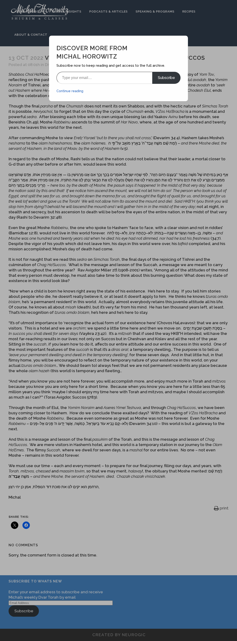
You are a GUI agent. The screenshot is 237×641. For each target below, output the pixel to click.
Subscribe (166, 77)
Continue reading (69, 91)
